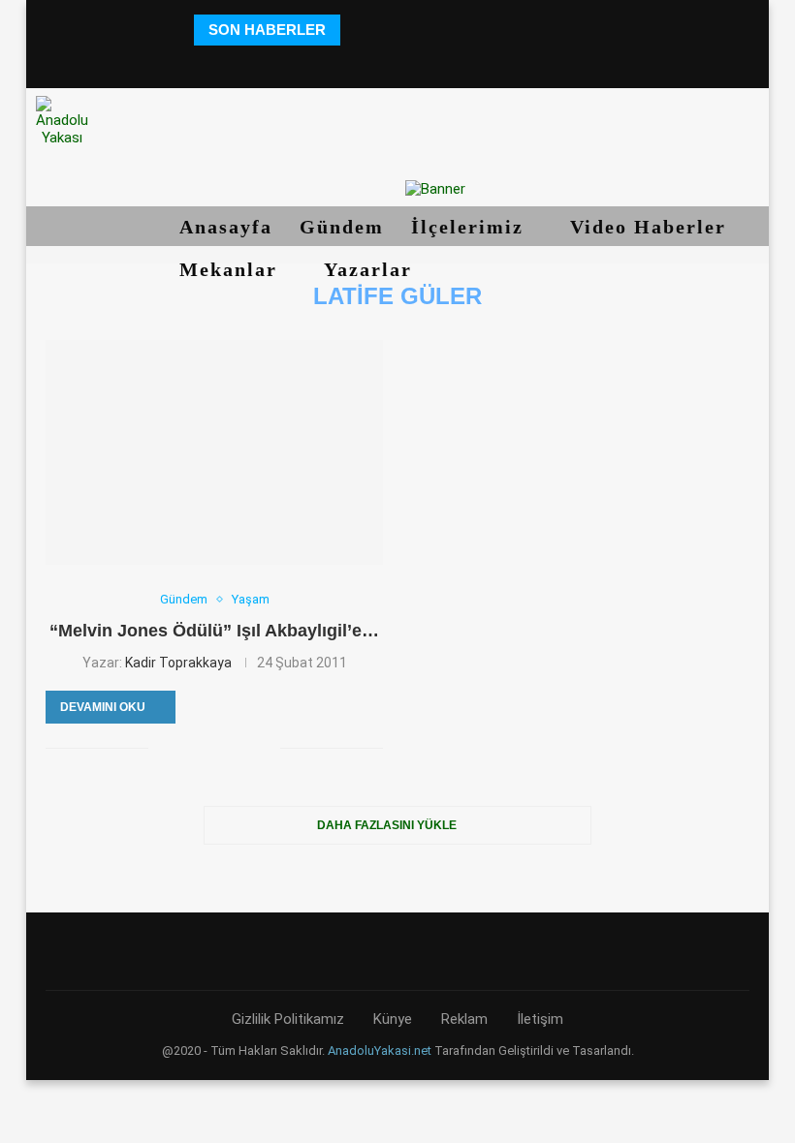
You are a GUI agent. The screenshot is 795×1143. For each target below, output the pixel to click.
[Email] (451, 62)
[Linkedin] (397, 62)
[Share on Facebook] (163, 748)
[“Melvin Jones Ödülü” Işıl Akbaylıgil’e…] (214, 452)
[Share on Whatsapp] (244, 748)
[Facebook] (316, 62)
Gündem (342, 226)
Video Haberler (651, 226)
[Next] (382, 30)
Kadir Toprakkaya (178, 662)
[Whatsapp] (478, 62)
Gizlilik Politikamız (288, 1019)
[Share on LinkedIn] (224, 748)
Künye (392, 1019)
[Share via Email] (265, 748)
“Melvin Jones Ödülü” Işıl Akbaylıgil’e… (214, 630)
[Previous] (358, 30)
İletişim (540, 1019)
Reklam (464, 1019)
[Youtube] (424, 62)
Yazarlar (371, 269)
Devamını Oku (102, 707)
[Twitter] (343, 62)
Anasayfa (225, 226)
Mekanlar (231, 269)
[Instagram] (370, 62)
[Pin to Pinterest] (204, 748)
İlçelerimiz (470, 226)
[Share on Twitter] (183, 748)
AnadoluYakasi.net (379, 1050)
